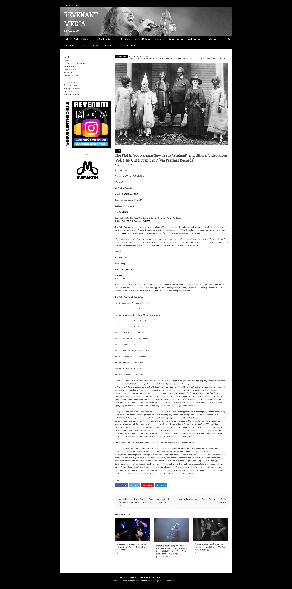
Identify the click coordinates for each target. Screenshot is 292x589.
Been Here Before (124, 269)
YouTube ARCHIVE (127, 45)
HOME (75, 39)
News (85, 39)
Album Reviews (72, 45)
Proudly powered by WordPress (126, 580)
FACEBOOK (110, 45)
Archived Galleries (142, 39)
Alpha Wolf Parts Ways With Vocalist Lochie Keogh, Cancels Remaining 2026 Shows (132, 547)
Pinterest (149, 485)
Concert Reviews (176, 39)
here (125, 233)
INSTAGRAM (124, 39)
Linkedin (162, 485)
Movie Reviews (211, 39)
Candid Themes (172, 580)
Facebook (122, 485)
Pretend (120, 275)
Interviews (159, 39)
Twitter (135, 485)
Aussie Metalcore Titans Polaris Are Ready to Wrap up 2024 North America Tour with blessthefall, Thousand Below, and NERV (143, 502)
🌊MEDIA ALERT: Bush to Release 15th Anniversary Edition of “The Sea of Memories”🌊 (210, 547)
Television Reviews (92, 45)
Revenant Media (81, 19)
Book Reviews (194, 39)
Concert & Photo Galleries (103, 39)
